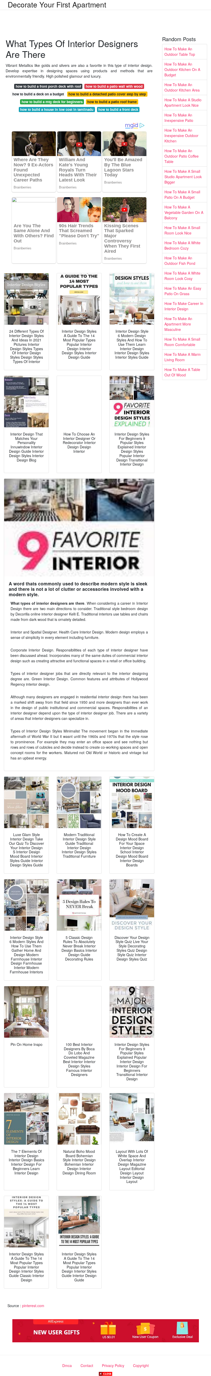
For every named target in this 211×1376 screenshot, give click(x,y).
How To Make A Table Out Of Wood (182, 372)
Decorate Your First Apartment (57, 4)
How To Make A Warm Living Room (182, 357)
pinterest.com (33, 1305)
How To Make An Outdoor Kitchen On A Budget (182, 69)
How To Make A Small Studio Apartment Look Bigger (183, 177)
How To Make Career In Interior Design (183, 306)
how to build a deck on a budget (38, 94)
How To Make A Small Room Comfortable (182, 342)
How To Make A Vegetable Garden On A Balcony (183, 212)
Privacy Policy (113, 1365)
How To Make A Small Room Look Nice (182, 230)
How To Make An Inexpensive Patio (178, 117)
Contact (87, 1365)
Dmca (67, 1365)
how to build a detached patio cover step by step (107, 94)
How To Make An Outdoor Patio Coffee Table (181, 156)
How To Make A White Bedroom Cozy (182, 245)
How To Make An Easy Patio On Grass (182, 291)
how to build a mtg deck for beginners (52, 101)
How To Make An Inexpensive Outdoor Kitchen (181, 135)
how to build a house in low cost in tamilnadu (56, 109)
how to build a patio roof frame (112, 101)
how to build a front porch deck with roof (48, 86)
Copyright (141, 1365)
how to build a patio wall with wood (114, 86)
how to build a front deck (118, 109)
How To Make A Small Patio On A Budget (182, 194)
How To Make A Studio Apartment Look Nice (182, 102)
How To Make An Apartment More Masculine (178, 324)
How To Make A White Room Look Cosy (182, 275)
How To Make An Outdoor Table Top (179, 51)
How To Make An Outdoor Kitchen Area (182, 87)
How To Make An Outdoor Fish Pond (179, 260)
